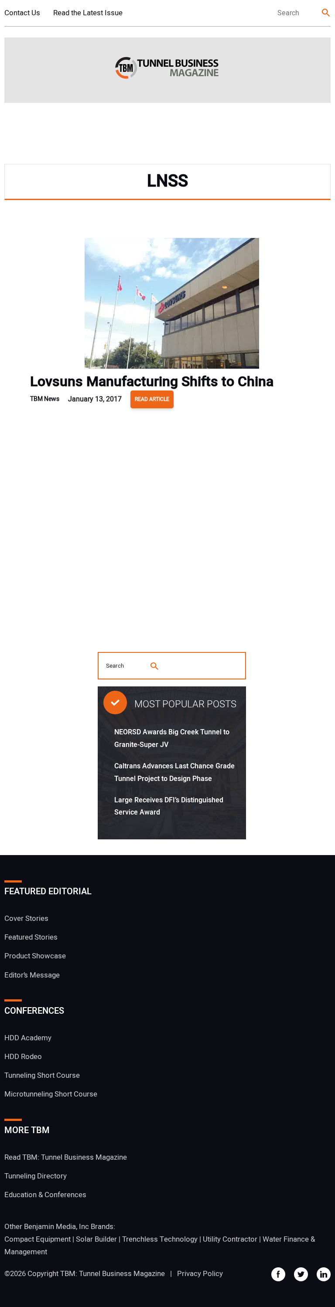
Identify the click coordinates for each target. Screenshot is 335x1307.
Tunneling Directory (35, 1176)
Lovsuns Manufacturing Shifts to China (151, 381)
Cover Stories (26, 918)
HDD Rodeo (23, 1056)
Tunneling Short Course (42, 1075)
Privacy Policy (200, 1273)
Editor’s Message (32, 975)
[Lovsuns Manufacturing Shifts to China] (172, 305)
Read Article (152, 399)
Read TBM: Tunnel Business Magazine (65, 1157)
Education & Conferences (45, 1194)
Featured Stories (31, 937)
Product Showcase (35, 956)
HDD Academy (27, 1037)
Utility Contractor (230, 1239)
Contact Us (22, 12)
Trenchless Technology (160, 1239)
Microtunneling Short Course (50, 1094)
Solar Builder (96, 1239)
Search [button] (326, 13)
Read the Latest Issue (88, 12)
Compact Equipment (37, 1239)
